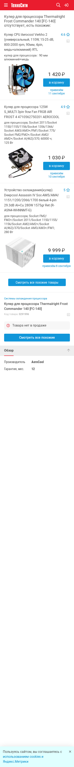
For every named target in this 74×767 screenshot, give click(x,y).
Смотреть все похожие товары (37, 282)
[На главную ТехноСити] (19, 5)
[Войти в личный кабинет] (66, 5)
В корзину (56, 82)
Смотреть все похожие (37, 337)
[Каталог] (6, 5)
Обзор (9, 350)
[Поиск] (60, 5)
